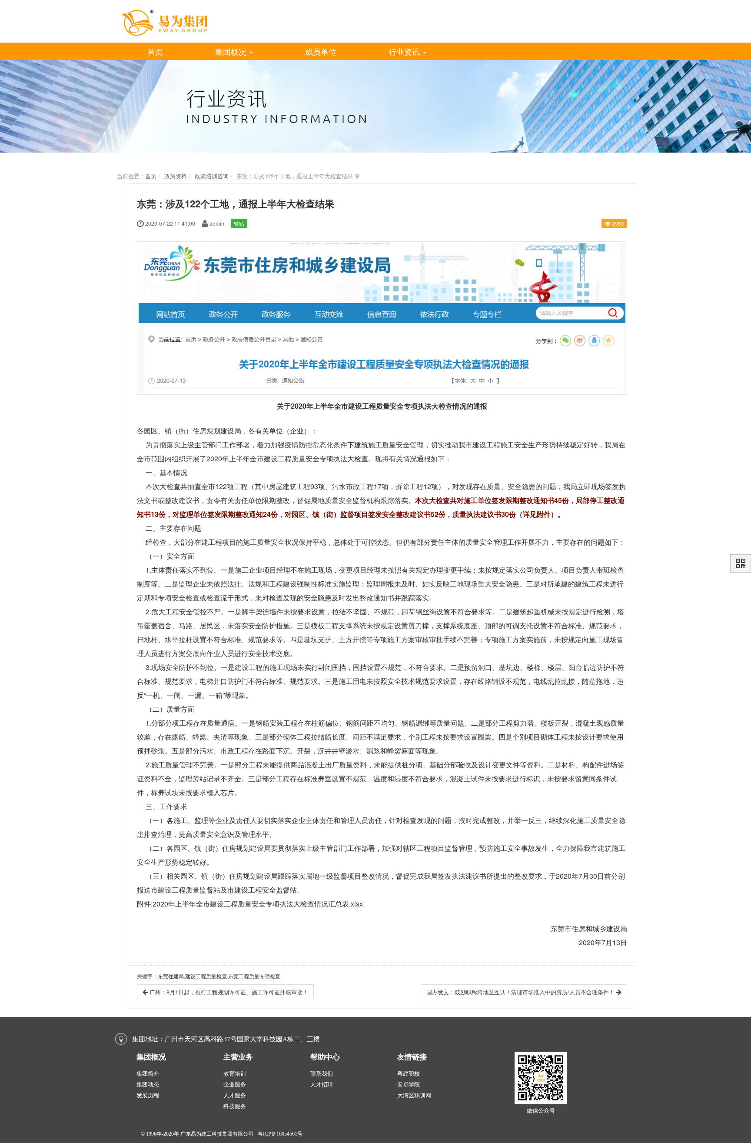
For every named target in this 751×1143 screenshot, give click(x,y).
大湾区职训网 (414, 1095)
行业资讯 (405, 51)
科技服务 (234, 1106)
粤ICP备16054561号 (280, 1134)
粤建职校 (408, 1073)
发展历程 (147, 1095)
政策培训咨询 (212, 176)
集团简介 (147, 1073)
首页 (155, 51)
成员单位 (320, 51)
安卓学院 (408, 1084)
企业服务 (234, 1084)
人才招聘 (321, 1084)
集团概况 (232, 51)
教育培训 (234, 1073)
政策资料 (175, 176)
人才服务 (234, 1095)
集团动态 (147, 1084)
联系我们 (321, 1073)
